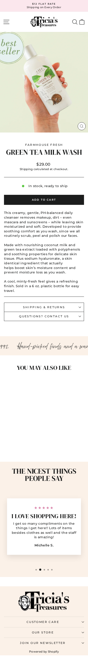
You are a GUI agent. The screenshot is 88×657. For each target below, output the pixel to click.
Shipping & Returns (44, 307)
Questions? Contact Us (44, 316)
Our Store (43, 632)
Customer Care (43, 622)
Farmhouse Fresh (44, 145)
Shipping (26, 169)
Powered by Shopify (44, 651)
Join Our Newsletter (43, 643)
